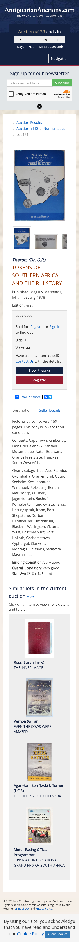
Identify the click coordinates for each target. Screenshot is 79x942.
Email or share (30, 397)
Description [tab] (22, 410)
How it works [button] (39, 370)
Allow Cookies (58, 934)
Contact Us (25, 361)
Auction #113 (27, 128)
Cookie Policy (30, 934)
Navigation (60, 58)
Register (37, 326)
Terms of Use (21, 908)
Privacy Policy (44, 908)
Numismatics (54, 128)
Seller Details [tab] (50, 410)
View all (32, 596)
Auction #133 (32, 32)
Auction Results (29, 122)
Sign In (54, 326)
